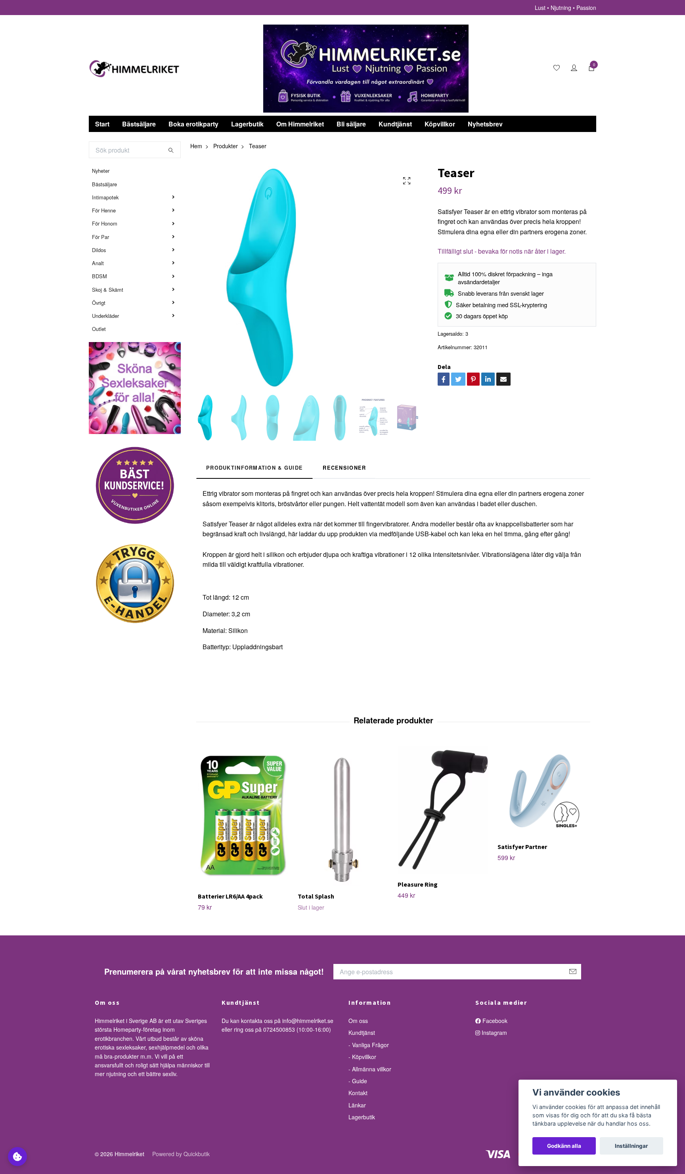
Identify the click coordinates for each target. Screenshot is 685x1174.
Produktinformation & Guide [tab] (254, 467)
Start (102, 123)
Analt (98, 263)
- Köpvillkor (362, 1057)
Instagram (493, 1032)
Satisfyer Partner (522, 847)
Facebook (494, 1021)
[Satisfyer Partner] (542, 791)
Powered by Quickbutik (181, 1154)
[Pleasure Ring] (443, 810)
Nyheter (100, 170)
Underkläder (105, 315)
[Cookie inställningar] (17, 1156)
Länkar (357, 1105)
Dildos (99, 250)
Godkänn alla (564, 1146)
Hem (196, 146)
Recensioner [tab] (344, 467)
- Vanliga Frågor (368, 1045)
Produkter (225, 146)
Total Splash (316, 896)
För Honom (104, 223)
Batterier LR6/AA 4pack (230, 896)
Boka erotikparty (193, 123)
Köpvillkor (440, 123)
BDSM (99, 276)
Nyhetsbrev (485, 123)
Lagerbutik (247, 123)
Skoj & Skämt (107, 289)
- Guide (357, 1081)
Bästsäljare (139, 123)
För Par (100, 237)
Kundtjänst (395, 123)
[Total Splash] (343, 816)
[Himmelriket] (134, 68)
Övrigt (98, 302)
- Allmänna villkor (369, 1069)
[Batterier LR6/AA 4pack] (243, 816)
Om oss (358, 1021)
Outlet (99, 329)
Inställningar (631, 1146)
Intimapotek (105, 197)
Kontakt (357, 1093)
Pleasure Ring (418, 884)
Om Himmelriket (300, 123)
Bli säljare (351, 123)
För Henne (104, 210)
